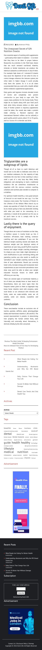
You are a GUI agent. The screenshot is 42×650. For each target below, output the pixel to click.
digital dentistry (18, 440)
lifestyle (9, 448)
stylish (25, 455)
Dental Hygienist (33, 434)
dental (8, 433)
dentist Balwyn (34, 437)
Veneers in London (8, 458)
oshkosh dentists (17, 455)
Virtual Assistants (18, 458)
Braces (20, 428)
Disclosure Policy (21, 644)
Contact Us (11, 644)
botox (14, 428)
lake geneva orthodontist (31, 446)
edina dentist (27, 440)
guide (7, 442)
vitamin (27, 458)
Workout (33, 458)
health (16, 442)
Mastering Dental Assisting (31, 449)
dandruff (34, 431)
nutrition (22, 451)
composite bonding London (11, 431)
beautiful (7, 428)
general (35, 440)
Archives (6, 410)
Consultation (24, 431)
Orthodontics (7, 455)
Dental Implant (7, 437)
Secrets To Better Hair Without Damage (18, 570)
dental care (20, 434)
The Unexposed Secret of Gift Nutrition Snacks (18, 50)
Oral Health (35, 452)
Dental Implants (18, 437)
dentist (27, 437)
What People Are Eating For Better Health (19, 553)
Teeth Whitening (33, 455)
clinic (35, 428)
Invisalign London (8, 446)
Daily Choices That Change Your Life (17, 565)
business (27, 428)
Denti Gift (25, 597)
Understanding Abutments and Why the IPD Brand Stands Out (22, 368)
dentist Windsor (8, 440)
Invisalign (34, 443)
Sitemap (31, 644)
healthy (25, 442)
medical (9, 451)
